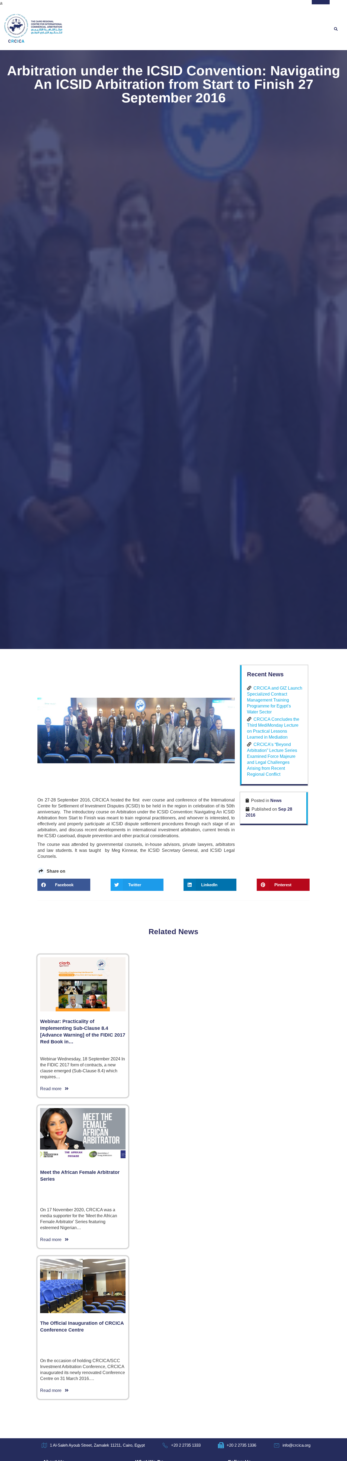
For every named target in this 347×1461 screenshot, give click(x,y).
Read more (52, 1088)
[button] (335, 29)
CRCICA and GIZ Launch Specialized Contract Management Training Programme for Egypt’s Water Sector (274, 700)
